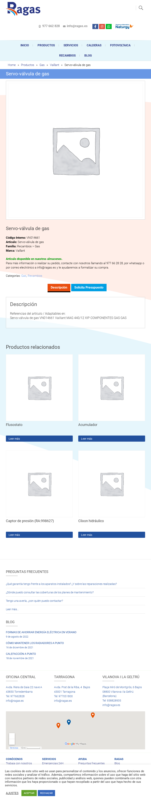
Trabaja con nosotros (19, 763)
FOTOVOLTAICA (120, 45)
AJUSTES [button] (12, 793)
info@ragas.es (77, 26)
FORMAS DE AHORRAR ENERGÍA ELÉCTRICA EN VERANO (41, 632)
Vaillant (54, 65)
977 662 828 (51, 26)
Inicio (24, 45)
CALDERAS (94, 45)
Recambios (67, 55)
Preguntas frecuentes (91, 763)
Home (12, 65)
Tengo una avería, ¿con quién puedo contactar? (34, 600)
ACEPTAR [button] (29, 793)
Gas (42, 65)
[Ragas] (24, 9)
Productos (46, 45)
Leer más (14, 438)
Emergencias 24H (53, 763)
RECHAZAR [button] (46, 793)
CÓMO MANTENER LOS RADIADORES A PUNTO (35, 643)
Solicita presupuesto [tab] (88, 287)
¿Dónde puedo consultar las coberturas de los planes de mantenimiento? (50, 592)
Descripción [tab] (59, 287)
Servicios (71, 45)
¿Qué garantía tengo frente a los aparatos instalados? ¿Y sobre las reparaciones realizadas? (61, 584)
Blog (88, 55)
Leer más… (12, 609)
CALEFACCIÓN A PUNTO (21, 653)
